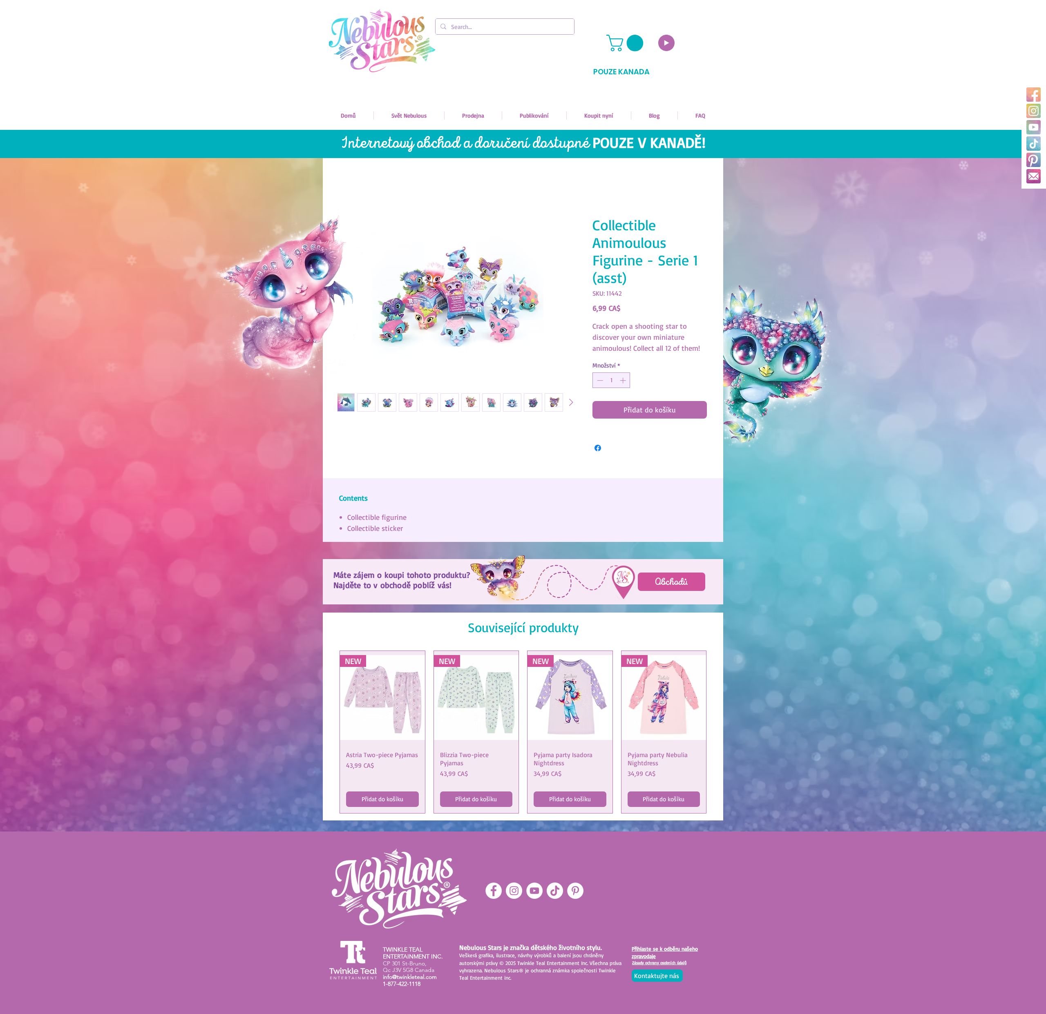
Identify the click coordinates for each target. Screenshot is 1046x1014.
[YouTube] (1033, 127)
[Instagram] (1033, 111)
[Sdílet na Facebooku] (598, 448)
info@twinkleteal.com (410, 977)
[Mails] (1033, 176)
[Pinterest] (1033, 160)
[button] (626, 43)
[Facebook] (1033, 94)
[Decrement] (599, 380)
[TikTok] (1033, 143)
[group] (523, 732)
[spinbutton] (611, 380)
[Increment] (623, 380)
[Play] (666, 43)
